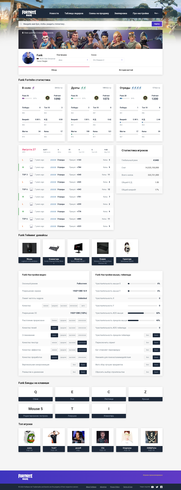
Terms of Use (127, 487)
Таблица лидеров (74, 13)
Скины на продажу (99, 13)
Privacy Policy (115, 487)
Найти (156, 24)
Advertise (103, 487)
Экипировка (121, 13)
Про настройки (141, 13)
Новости (54, 13)
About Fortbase (91, 487)
